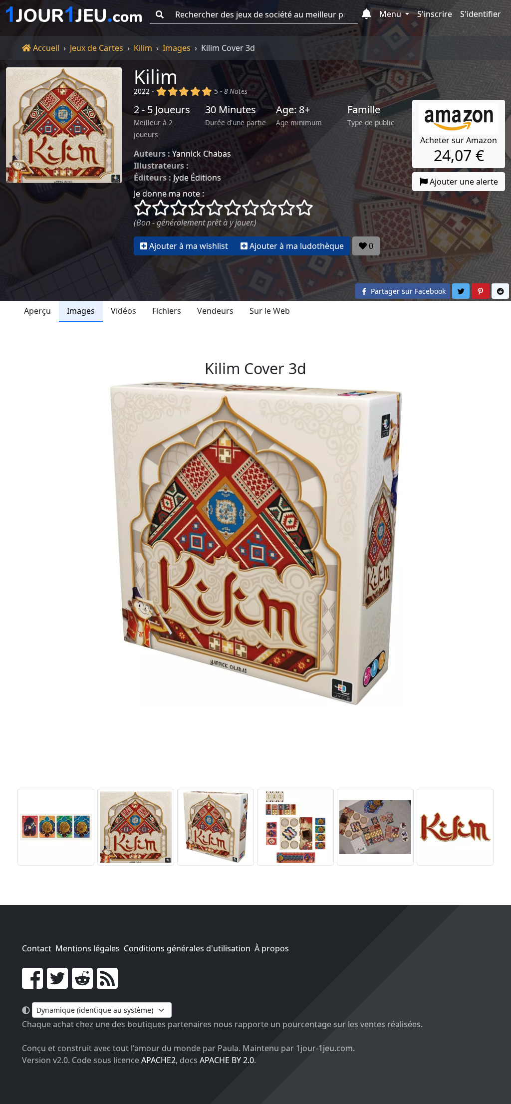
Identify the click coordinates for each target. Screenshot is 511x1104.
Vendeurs (215, 310)
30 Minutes (230, 110)
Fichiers (166, 310)
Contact (36, 948)
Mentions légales (87, 948)
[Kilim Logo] (455, 827)
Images (177, 47)
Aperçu (37, 310)
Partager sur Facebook (407, 291)
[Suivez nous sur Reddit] (82, 984)
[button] (366, 14)
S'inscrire (434, 13)
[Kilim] (64, 161)
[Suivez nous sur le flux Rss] (107, 984)
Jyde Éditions (197, 177)
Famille (363, 110)
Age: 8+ (293, 110)
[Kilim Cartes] (56, 827)
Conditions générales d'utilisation (187, 948)
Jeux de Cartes (96, 47)
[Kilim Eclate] (295, 827)
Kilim (143, 47)
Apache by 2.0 (227, 1060)
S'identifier (480, 13)
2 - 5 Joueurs (162, 110)
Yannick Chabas (201, 153)
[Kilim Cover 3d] (216, 827)
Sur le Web (270, 310)
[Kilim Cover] (136, 827)
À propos (272, 948)
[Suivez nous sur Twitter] (57, 984)
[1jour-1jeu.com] (74, 14)
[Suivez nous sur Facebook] (32, 984)
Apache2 (158, 1060)
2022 (142, 91)
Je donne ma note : (169, 193)
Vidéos (123, 310)
